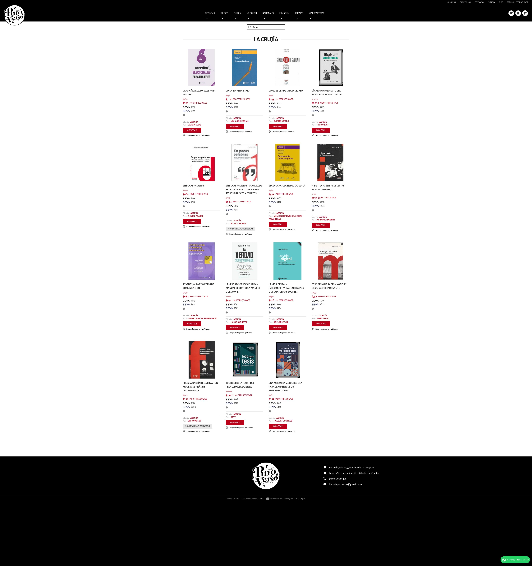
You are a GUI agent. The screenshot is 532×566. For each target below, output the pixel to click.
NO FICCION (252, 13)
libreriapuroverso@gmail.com (345, 484)
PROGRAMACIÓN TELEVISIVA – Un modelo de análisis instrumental (200, 387)
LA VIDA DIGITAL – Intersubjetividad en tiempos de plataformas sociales (286, 288)
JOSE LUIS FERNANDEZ (283, 421)
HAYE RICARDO (323, 318)
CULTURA (224, 13)
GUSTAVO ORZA (194, 421)
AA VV (233, 417)
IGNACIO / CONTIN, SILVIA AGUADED (202, 318)
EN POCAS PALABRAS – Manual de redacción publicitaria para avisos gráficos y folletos (244, 190)
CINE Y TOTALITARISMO (238, 91)
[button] (192, 130)
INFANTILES (284, 13)
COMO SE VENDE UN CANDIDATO (286, 91)
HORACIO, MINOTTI (239, 322)
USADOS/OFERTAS (316, 13)
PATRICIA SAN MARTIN (326, 220)
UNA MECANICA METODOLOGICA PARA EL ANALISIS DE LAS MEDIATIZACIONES (285, 387)
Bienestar (210, 13)
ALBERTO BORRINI (281, 121)
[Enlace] (511, 13)
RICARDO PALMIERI (195, 216)
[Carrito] (525, 13)
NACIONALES (268, 13)
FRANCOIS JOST (323, 125)
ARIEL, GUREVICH (281, 322)
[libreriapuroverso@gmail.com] (326, 484)
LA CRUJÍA (194, 122)
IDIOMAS (299, 13)
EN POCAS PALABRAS (193, 186)
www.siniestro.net (275, 499)
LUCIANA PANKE (194, 125)
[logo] (14, 13)
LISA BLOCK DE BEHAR (240, 121)
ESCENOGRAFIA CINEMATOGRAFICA (287, 186)
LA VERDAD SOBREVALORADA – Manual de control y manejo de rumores (243, 288)
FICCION (237, 13)
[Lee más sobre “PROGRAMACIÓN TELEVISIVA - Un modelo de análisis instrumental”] (197, 426)
